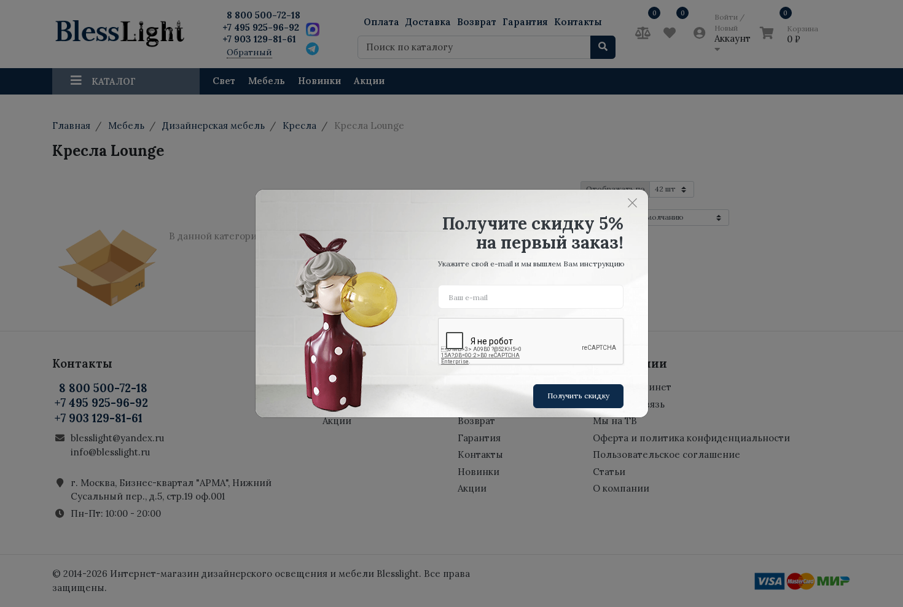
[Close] (633, 202)
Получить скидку (578, 395)
